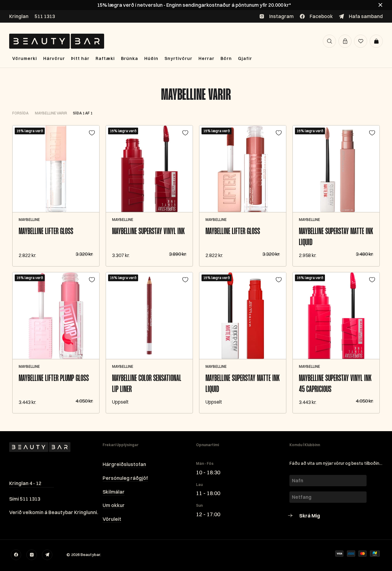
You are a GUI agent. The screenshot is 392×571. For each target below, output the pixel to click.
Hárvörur (54, 58)
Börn (226, 58)
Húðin (151, 58)
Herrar (206, 58)
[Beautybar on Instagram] (31, 555)
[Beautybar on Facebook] (16, 555)
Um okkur (114, 505)
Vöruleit (112, 519)
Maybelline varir (196, 95)
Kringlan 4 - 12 (25, 483)
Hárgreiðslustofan (124, 464)
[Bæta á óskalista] (92, 132)
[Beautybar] (56, 41)
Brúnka (129, 58)
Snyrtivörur (178, 58)
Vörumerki (24, 58)
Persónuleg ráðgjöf (125, 478)
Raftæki (105, 58)
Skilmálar (114, 492)
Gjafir (245, 58)
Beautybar (90, 554)
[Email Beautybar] (47, 555)
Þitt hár (80, 58)
